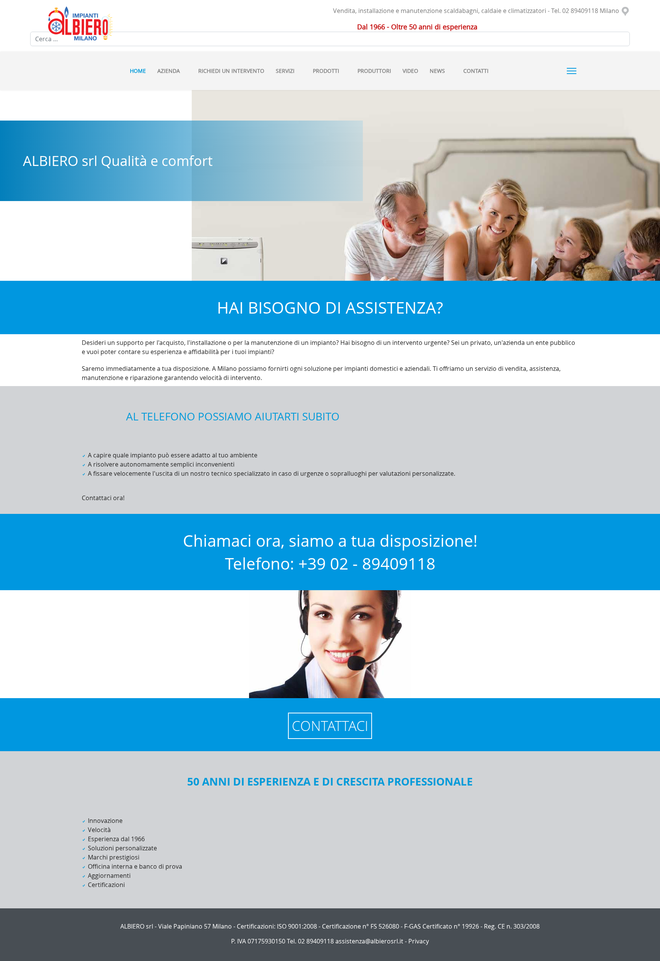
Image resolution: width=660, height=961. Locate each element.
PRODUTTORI (374, 71)
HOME (138, 71)
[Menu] (571, 71)
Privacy (418, 941)
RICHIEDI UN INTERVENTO (231, 71)
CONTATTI (476, 71)
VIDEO (410, 71)
